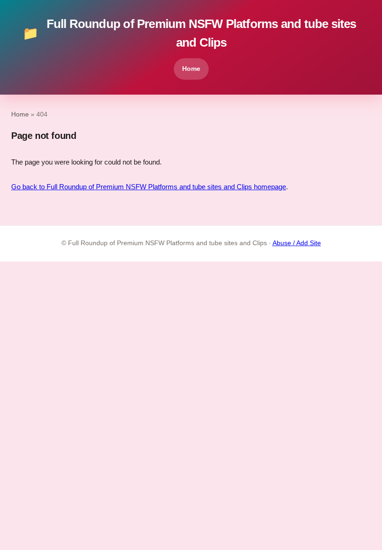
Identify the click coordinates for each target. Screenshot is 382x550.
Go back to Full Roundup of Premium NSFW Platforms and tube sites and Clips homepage (148, 187)
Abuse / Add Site (297, 243)
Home (191, 68)
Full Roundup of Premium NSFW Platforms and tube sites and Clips (189, 33)
